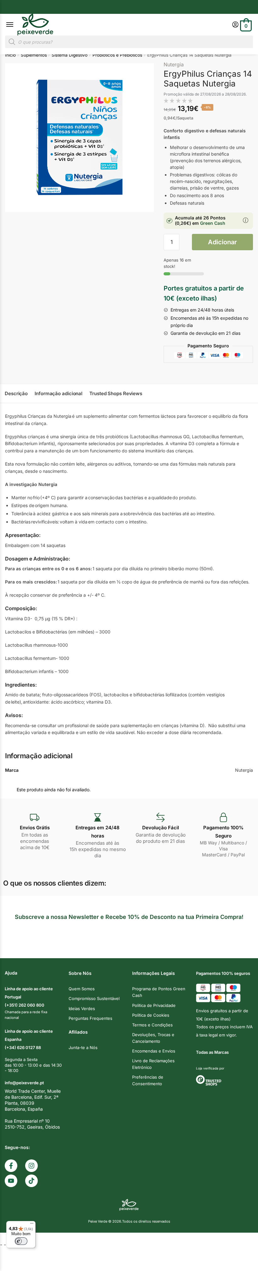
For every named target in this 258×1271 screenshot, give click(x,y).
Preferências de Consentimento (147, 1080)
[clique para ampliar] (79, 137)
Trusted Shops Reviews (115, 393)
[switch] (21, 1241)
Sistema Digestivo (69, 55)
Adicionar (222, 242)
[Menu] (15, 25)
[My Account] (235, 25)
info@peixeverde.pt (24, 1082)
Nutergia (174, 64)
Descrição (16, 393)
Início (10, 55)
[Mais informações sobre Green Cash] (245, 220)
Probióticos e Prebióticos (117, 55)
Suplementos (34, 55)
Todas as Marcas (212, 1052)
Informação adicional (58, 393)
